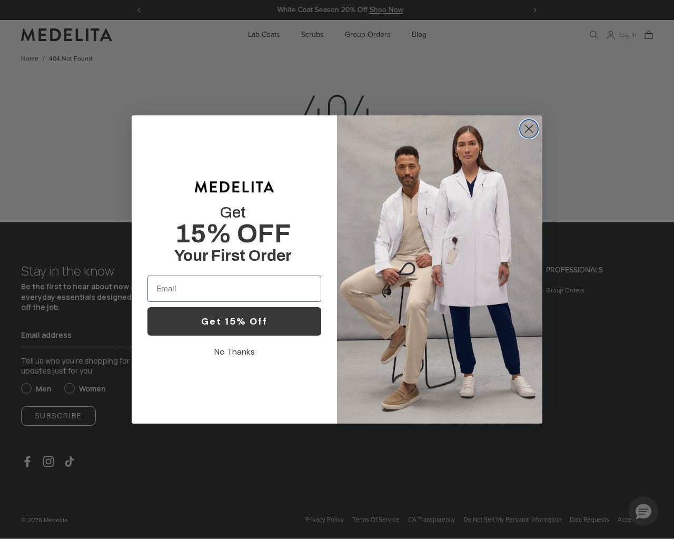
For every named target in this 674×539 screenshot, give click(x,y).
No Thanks (234, 351)
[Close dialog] (529, 129)
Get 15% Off (234, 321)
